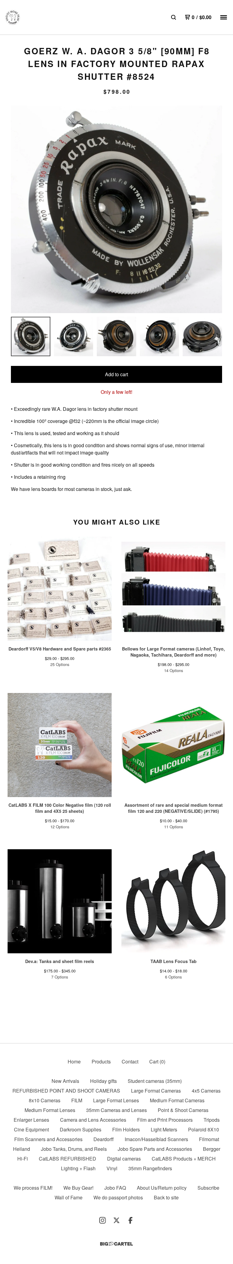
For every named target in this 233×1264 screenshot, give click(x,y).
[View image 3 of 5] (116, 336)
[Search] (173, 17)
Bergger (211, 1148)
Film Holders (126, 1129)
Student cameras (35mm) (155, 1080)
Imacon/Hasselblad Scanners (156, 1139)
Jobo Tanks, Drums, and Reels (74, 1148)
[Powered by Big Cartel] (116, 1243)
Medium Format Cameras (177, 1100)
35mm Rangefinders (150, 1168)
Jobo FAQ (115, 1187)
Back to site (166, 1197)
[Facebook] (130, 1220)
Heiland (21, 1148)
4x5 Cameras (206, 1090)
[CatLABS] (12, 17)
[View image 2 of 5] (73, 336)
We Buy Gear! (78, 1187)
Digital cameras (124, 1158)
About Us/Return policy (162, 1187)
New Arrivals (65, 1080)
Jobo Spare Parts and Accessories (155, 1148)
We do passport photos (118, 1197)
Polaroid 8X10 (203, 1129)
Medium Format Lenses (50, 1110)
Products (101, 1061)
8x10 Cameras (44, 1100)
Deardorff (103, 1139)
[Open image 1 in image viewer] (116, 209)
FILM (76, 1100)
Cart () (157, 1061)
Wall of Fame (69, 1197)
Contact (130, 1061)
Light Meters (164, 1129)
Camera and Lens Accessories (93, 1119)
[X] (116, 1220)
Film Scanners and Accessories (48, 1139)
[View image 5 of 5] (202, 336)
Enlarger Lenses (31, 1119)
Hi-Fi (22, 1158)
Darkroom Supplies (80, 1129)
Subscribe (208, 1187)
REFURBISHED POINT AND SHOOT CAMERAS (66, 1090)
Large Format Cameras (156, 1090)
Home (74, 1061)
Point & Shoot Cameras (183, 1110)
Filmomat (209, 1139)
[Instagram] (102, 1220)
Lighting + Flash (78, 1168)
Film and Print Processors (165, 1119)
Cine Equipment (31, 1129)
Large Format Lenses (116, 1100)
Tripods (212, 1119)
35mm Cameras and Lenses (116, 1110)
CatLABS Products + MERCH (184, 1158)
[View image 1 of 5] (30, 336)
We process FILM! (33, 1187)
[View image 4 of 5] (159, 336)
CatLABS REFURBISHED (67, 1158)
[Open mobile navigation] (223, 17)
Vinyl (111, 1168)
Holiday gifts (103, 1080)
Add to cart (116, 374)
